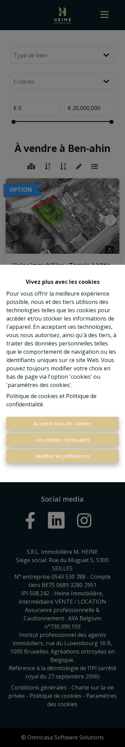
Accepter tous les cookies (62, 423)
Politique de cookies (32, 396)
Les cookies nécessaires (62, 439)
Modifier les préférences (62, 456)
